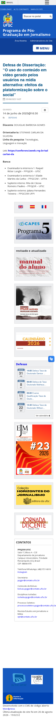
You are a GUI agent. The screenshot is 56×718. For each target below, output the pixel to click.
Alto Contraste (21, 9)
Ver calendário (42, 415)
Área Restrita (21, 40)
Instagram (22, 572)
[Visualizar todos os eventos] (45, 110)
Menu (44, 48)
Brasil (10, 2)
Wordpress (9, 708)
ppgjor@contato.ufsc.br (29, 580)
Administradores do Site (41, 40)
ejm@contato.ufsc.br (27, 616)
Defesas (12, 117)
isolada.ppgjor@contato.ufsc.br (32, 597)
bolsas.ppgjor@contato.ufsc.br (32, 588)
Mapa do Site (37, 9)
